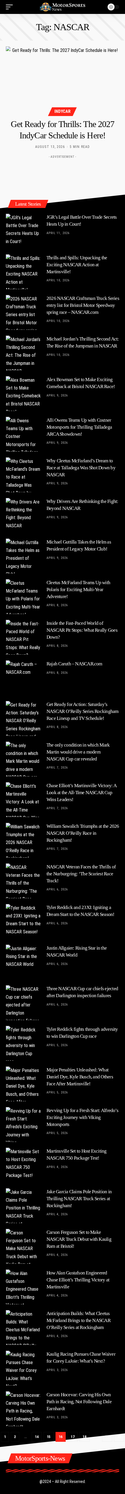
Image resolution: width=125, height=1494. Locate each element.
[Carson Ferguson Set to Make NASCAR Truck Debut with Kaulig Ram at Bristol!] (23, 1246)
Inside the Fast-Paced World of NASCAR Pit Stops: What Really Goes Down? (82, 630)
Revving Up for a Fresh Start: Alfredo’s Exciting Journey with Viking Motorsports (82, 1117)
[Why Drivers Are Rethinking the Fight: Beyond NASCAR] (23, 515)
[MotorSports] (62, 7)
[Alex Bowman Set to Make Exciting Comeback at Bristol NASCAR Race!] (23, 393)
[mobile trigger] (11, 7)
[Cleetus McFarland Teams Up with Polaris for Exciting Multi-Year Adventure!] (23, 596)
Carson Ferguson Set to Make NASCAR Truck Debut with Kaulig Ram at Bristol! (79, 1239)
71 (107, 1437)
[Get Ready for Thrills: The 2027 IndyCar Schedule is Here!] (62, 80)
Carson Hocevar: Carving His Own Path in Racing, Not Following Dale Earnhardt (79, 1401)
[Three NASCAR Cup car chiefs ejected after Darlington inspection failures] (23, 1002)
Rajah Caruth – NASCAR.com (74, 664)
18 (84, 1437)
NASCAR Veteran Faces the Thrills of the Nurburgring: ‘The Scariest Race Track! (81, 873)
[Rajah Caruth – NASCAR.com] (23, 677)
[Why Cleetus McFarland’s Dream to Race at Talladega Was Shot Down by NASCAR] (23, 474)
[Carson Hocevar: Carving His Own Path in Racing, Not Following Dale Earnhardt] (23, 1408)
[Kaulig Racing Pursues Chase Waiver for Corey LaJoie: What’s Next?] (23, 1368)
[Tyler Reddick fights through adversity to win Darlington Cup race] (23, 1043)
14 (37, 1437)
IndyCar (62, 111)
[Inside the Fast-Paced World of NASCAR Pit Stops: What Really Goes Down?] (23, 637)
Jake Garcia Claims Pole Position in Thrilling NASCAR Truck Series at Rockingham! (79, 1198)
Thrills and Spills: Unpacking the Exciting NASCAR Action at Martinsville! (77, 264)
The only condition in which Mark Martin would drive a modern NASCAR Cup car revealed (78, 752)
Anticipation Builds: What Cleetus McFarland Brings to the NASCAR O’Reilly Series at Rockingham (78, 1320)
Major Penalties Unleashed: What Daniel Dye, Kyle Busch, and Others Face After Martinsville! (80, 1076)
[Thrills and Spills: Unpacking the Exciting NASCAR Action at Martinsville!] (23, 271)
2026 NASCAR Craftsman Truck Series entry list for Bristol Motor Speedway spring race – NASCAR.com (83, 305)
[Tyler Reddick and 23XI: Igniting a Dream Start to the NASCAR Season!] (23, 921)
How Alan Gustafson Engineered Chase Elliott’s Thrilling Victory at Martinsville (78, 1280)
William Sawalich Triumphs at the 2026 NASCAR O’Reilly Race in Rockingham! (83, 833)
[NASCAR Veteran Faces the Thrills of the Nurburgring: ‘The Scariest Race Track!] (23, 880)
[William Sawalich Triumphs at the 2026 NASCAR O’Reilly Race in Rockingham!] (23, 840)
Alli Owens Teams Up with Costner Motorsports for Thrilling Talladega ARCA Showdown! (79, 427)
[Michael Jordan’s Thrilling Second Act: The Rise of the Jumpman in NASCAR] (23, 353)
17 (72, 1437)
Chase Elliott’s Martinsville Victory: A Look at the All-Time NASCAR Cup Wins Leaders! (82, 792)
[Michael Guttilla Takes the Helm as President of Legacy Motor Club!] (23, 556)
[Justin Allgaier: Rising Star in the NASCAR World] (23, 962)
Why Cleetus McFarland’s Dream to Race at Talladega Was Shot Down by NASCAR (81, 467)
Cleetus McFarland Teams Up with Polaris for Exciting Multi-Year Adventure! (78, 589)
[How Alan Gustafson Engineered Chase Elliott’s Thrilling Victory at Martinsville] (23, 1287)
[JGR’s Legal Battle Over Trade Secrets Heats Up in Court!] (23, 231)
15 (49, 1437)
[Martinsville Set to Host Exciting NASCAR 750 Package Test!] (23, 1165)
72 (119, 1437)
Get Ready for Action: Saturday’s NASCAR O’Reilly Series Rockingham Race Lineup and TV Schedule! (83, 711)
